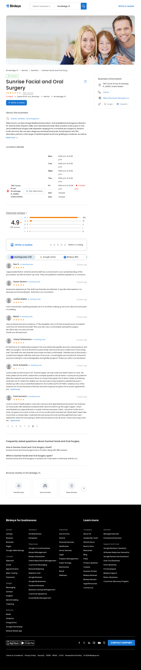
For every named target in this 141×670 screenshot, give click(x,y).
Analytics (10, 618)
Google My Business (37, 581)
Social (8, 565)
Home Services (65, 550)
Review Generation (37, 556)
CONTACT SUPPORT (121, 642)
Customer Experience (38, 594)
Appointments (12, 569)
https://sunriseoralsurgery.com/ (117, 98)
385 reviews (28, 92)
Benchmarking (12, 600)
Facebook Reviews (36, 585)
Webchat (10, 560)
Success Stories (90, 571)
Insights (9, 596)
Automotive (64, 534)
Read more (10, 137)
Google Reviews (35, 577)
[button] (8, 426)
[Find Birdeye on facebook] (79, 643)
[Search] (84, 6)
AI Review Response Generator (116, 552)
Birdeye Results (90, 579)
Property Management (68, 559)
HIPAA (54, 655)
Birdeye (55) (72, 257)
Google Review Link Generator (116, 556)
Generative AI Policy (73, 655)
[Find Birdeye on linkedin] (89, 643)
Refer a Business (111, 577)
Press (85, 559)
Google (110, 104)
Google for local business (39, 548)
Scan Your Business (112, 560)
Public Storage (65, 563)
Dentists (34, 70)
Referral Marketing (36, 569)
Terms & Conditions (14, 655)
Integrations (11, 622)
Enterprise (33, 538)
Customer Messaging (38, 565)
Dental (25, 70)
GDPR (48, 655)
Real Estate (64, 567)
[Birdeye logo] (14, 6)
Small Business (35, 534)
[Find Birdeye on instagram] (94, 643)
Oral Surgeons (32, 118)
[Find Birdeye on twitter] (84, 643)
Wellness (63, 575)
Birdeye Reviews (90, 575)
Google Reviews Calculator (115, 548)
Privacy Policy (30, 655)
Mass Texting (11, 573)
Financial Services (66, 542)
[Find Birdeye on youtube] (99, 643)
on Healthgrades (26, 264)
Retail (61, 571)
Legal (61, 554)
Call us (106, 92)
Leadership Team (90, 538)
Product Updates (90, 563)
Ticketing (10, 604)
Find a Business (110, 565)
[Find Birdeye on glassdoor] (104, 643)
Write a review (126, 6)
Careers (86, 567)
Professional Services (112, 538)
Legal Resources (90, 583)
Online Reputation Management (42, 560)
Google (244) (49, 257)
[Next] (83, 488)
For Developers (110, 569)
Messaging (10, 587)
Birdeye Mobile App (14, 631)
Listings (9, 534)
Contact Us (88, 588)
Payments (10, 577)
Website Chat (35, 573)
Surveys (9, 591)
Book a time (88, 546)
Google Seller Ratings (15, 550)
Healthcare (64, 546)
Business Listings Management (42, 589)
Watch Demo (89, 542)
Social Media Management (40, 598)
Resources (87, 550)
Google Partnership (14, 627)
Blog (85, 554)
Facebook (123, 104)
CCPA (61, 655)
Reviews (9, 538)
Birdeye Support (110, 573)
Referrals (9, 542)
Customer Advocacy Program (116, 581)
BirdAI (8, 614)
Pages (8, 546)
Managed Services (111, 534)
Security (41, 655)
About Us (87, 534)
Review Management (38, 552)
